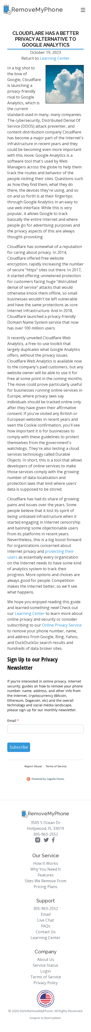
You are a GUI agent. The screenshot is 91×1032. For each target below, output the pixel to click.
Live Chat (45, 920)
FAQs (45, 926)
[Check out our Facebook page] (53, 840)
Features (46, 875)
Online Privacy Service (62, 625)
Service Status (45, 965)
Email (45, 914)
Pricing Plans (45, 886)
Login (45, 971)
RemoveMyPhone (48, 814)
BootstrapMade (52, 1018)
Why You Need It (45, 869)
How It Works (45, 863)
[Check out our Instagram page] (38, 840)
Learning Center (55, 58)
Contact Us (46, 931)
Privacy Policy (45, 982)
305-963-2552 (45, 834)
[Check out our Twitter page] (46, 840)
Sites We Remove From (45, 880)
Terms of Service (45, 977)
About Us (45, 959)
